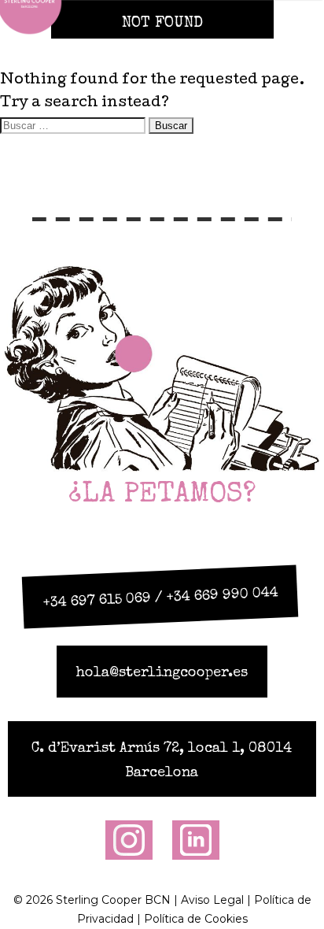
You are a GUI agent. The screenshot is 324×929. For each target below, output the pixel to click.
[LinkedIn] (196, 839)
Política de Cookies (196, 919)
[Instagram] (129, 839)
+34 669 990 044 (222, 595)
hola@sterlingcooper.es (162, 673)
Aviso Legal (212, 900)
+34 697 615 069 (96, 600)
